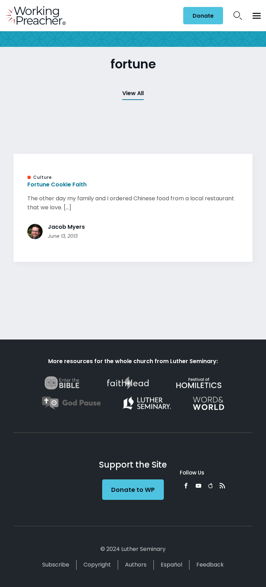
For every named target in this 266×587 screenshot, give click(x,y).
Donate (203, 16)
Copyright (97, 565)
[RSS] (222, 485)
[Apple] (210, 485)
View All (133, 93)
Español (171, 565)
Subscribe (55, 565)
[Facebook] (186, 485)
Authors (136, 565)
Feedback (210, 565)
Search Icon (237, 15)
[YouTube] (198, 485)
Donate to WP (133, 489)
